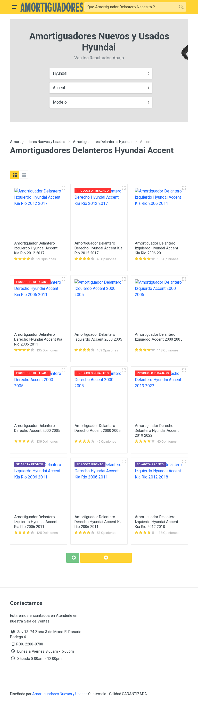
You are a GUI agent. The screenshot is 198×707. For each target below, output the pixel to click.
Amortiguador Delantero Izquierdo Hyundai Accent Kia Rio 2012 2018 (156, 522)
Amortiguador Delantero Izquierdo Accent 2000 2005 (98, 337)
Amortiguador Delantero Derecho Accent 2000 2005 (37, 428)
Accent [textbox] (59, 87)
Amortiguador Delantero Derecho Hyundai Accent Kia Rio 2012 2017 (98, 248)
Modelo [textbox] (60, 102)
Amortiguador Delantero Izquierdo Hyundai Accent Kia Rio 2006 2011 (156, 248)
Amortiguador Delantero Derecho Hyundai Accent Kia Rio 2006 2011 (38, 339)
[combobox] (101, 73)
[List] (23, 175)
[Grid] (14, 175)
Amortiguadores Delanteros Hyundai (102, 142)
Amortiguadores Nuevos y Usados (37, 142)
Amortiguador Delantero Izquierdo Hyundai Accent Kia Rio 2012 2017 (35, 248)
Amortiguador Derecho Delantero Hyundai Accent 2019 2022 (157, 430)
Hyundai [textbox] (60, 73)
